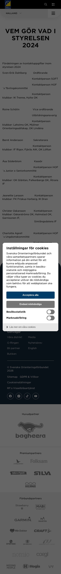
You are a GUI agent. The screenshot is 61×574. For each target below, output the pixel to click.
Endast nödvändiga (31, 304)
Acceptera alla (30, 295)
